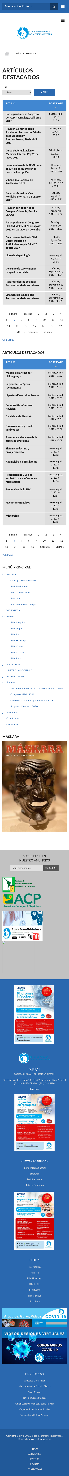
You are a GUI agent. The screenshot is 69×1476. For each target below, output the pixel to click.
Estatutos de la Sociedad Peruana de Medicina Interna (22, 297)
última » (48, 332)
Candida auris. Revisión (19, 416)
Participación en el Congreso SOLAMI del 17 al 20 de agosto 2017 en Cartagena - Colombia (23, 226)
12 (61, 320)
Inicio (6, 54)
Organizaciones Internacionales (34, 1410)
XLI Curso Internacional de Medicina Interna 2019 (36, 688)
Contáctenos (13, 718)
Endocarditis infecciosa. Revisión (19, 407)
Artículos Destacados (34, 1381)
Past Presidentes (19, 586)
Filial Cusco (16, 646)
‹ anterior (27, 314)
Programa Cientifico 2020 (24, 706)
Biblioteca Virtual (15, 676)
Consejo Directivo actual (23, 580)
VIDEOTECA (13, 610)
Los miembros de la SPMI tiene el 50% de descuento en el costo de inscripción (24, 169)
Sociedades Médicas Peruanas (34, 1415)
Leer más (34, 1089)
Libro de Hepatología (18, 255)
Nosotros (11, 574)
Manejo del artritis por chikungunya (18, 375)
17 (43, 326)
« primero (12, 314)
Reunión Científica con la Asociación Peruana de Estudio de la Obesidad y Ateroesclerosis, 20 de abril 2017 (23, 136)
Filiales (10, 616)
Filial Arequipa (17, 622)
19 (60, 326)
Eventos (10, 682)
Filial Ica (14, 634)
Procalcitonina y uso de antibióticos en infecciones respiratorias (21, 478)
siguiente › (33, 332)
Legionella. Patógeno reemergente (18, 386)
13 (8, 326)
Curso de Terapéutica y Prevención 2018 (31, 700)
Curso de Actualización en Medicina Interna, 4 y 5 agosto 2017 (23, 197)
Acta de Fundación (20, 592)
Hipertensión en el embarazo (22, 395)
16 (34, 326)
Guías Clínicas (34, 1392)
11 (53, 320)
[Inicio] (35, 33)
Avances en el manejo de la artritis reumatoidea (21, 439)
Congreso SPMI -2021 (22, 694)
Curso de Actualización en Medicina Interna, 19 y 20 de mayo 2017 (22, 154)
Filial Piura (15, 658)
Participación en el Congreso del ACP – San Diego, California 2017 (23, 118)
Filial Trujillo (16, 628)
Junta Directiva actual (35, 1168)
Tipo (4, 87)
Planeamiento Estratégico (23, 604)
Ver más (7, 340)
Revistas (34, 1464)
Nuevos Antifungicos (18, 502)
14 (17, 326)
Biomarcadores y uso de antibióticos (19, 428)
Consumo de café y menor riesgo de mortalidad (21, 270)
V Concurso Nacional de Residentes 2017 (19, 182)
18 (52, 326)
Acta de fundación (35, 1185)
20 (18, 332)
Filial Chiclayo (17, 652)
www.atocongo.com (41, 1439)
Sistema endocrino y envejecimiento (17, 450)
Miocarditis (12, 516)
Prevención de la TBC (18, 489)
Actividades (34, 1454)
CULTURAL (12, 724)
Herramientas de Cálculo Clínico (34, 1386)
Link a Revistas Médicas (34, 1398)
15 (26, 326)
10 (44, 320)
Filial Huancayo (18, 640)
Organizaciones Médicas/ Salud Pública (34, 1404)
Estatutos (15, 598)
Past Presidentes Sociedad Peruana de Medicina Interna (22, 284)
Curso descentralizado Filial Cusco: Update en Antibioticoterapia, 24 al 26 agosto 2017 (21, 242)
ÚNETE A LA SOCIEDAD (19, 670)
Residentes (12, 712)
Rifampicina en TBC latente (21, 461)
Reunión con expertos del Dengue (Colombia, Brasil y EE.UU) (21, 211)
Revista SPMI (13, 664)
